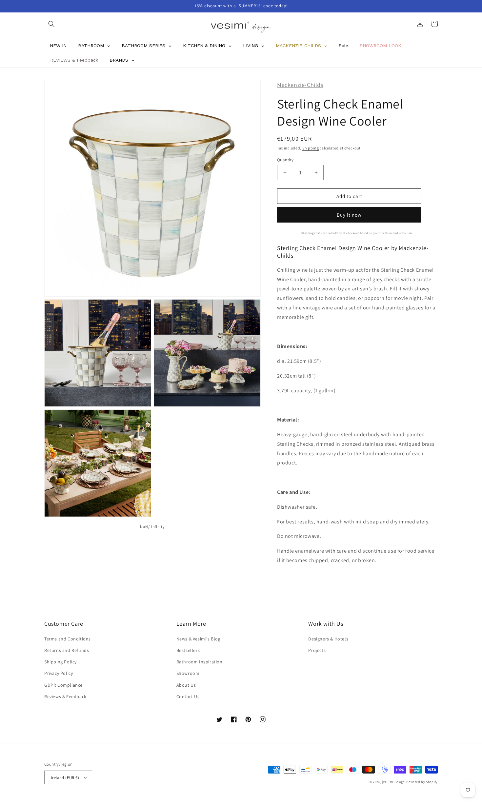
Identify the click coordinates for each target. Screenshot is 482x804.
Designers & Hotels (328, 639)
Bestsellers (188, 650)
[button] (51, 24)
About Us (186, 685)
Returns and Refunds (66, 650)
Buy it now (349, 215)
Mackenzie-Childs (300, 84)
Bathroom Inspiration (199, 662)
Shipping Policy (60, 662)
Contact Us (188, 696)
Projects (317, 650)
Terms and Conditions (67, 639)
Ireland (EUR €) (65, 777)
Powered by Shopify (422, 782)
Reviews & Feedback (65, 696)
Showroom (188, 673)
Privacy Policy (58, 673)
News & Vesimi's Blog (198, 639)
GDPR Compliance (63, 685)
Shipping (310, 148)
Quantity (285, 160)
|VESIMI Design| (394, 782)
